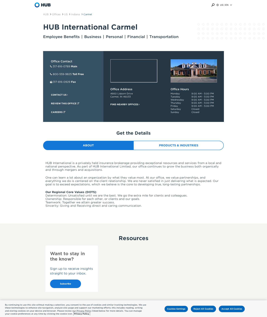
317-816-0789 (61, 66)
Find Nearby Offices (124, 104)
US (66, 14)
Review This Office (64, 103)
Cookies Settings (176, 309)
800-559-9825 (62, 74)
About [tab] (88, 145)
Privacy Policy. (81, 314)
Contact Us (59, 95)
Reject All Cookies (203, 309)
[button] (212, 5)
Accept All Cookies (231, 309)
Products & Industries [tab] (178, 145)
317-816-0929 (61, 81)
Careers (57, 112)
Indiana (75, 14)
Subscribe (65, 283)
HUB (46, 14)
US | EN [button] (224, 5)
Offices (56, 14)
